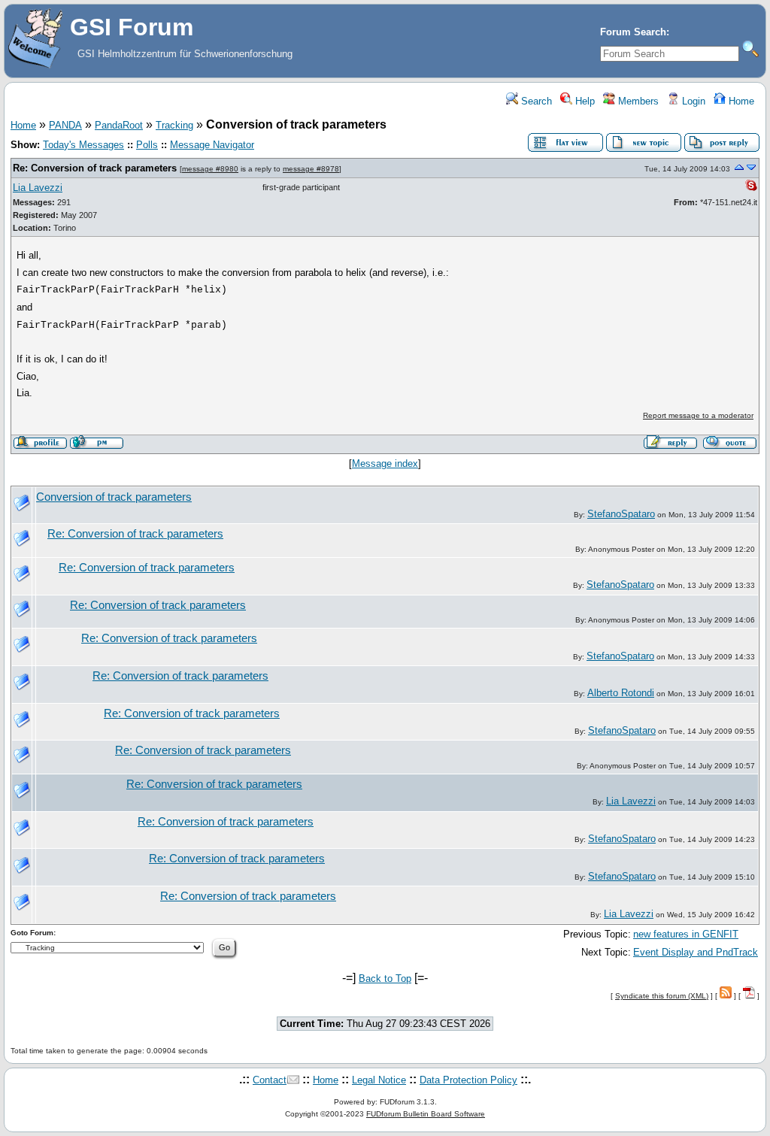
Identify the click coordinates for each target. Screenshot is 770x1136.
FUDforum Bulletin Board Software (425, 1114)
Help (583, 101)
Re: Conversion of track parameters (95, 168)
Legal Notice (379, 1080)
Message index (385, 463)
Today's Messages (83, 144)
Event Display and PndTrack (695, 952)
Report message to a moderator (698, 415)
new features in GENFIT (685, 934)
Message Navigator (212, 144)
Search (535, 101)
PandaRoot (119, 125)
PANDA (65, 125)
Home (740, 101)
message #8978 (311, 169)
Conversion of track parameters (114, 497)
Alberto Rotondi (620, 692)
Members (637, 101)
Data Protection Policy (468, 1080)
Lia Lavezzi (37, 187)
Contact (269, 1080)
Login (692, 101)
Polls (147, 144)
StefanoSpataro (621, 514)
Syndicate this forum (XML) (661, 996)
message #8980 (210, 169)
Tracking (174, 125)
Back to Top (385, 978)
